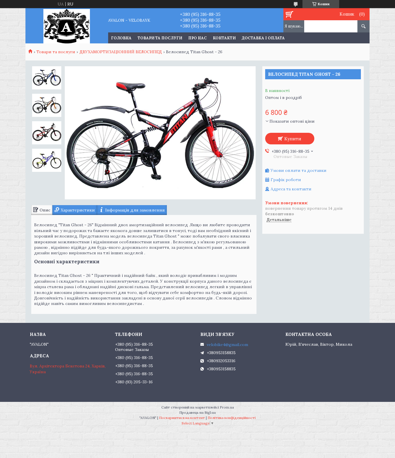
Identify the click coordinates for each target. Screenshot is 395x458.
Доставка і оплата (263, 38)
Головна (121, 38)
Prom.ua (227, 407)
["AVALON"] (66, 25)
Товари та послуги (160, 38)
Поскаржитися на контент (182, 417)
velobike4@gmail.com (227, 344)
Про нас (197, 38)
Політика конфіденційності (232, 417)
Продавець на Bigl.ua (197, 412)
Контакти (224, 38)
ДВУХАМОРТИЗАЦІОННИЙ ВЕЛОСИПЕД (121, 51)
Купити (292, 138)
